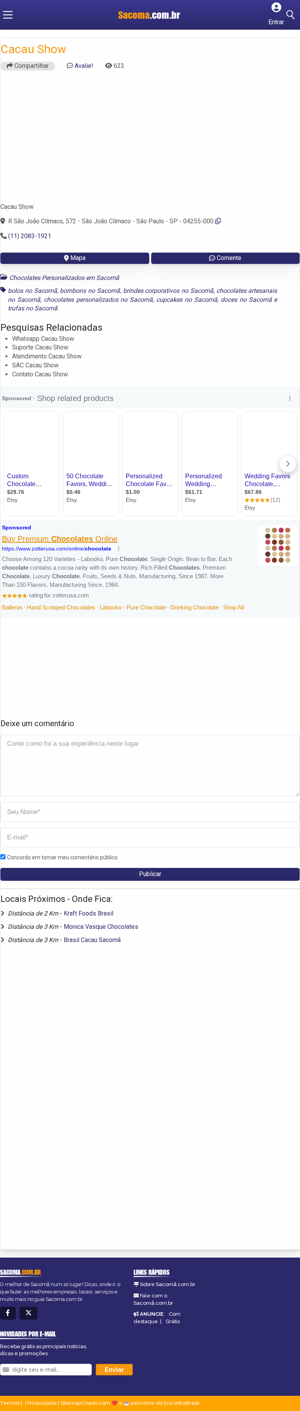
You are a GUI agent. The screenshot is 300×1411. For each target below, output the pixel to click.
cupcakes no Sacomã (186, 299)
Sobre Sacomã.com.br (167, 1284)
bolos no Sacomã (32, 290)
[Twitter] (29, 1313)
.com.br (149, 15)
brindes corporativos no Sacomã (168, 290)
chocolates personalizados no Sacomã (98, 299)
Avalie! (84, 65)
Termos (10, 1403)
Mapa (78, 258)
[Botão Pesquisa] (292, 15)
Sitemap (71, 1403)
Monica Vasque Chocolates (101, 926)
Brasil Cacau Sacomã (92, 940)
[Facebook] (8, 1313)
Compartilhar (31, 65)
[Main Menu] (8, 15)
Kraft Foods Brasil (88, 913)
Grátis (173, 1321)
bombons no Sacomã (90, 290)
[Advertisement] (150, 140)
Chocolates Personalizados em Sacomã (64, 277)
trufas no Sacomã (32, 308)
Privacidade (42, 1403)
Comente (229, 258)
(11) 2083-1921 (29, 236)
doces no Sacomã (246, 299)
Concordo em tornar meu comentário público (62, 857)
